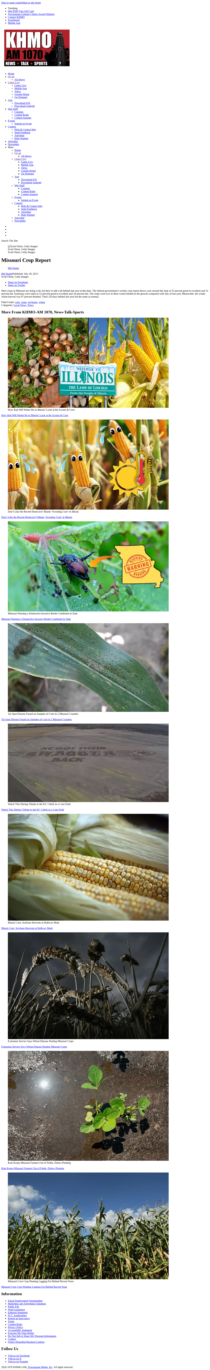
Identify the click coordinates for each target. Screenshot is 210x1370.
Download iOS (22, 103)
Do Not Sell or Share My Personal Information (32, 1336)
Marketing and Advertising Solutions (27, 1303)
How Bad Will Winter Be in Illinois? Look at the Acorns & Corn (34, 415)
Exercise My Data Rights (21, 1333)
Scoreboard (14, 20)
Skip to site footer (32, 2)
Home (11, 73)
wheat (42, 302)
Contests (18, 112)
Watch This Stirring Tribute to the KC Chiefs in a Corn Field (32, 809)
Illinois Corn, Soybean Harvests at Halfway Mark (27, 928)
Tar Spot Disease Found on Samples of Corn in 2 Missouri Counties (36, 719)
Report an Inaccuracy (19, 1318)
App (10, 100)
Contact (12, 126)
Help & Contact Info (25, 129)
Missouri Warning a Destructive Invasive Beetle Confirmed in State (36, 619)
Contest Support (22, 117)
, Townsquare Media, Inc (39, 1367)
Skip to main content (12, 2)
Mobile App (14, 23)
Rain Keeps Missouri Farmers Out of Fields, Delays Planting (32, 1168)
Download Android (24, 106)
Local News (20, 305)
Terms (11, 1321)
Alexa (17, 91)
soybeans (32, 302)
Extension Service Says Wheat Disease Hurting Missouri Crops (34, 1046)
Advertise (19, 135)
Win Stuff (13, 109)
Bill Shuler (6, 273)
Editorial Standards (18, 1312)
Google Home (21, 94)
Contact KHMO (16, 17)
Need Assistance (16, 1309)
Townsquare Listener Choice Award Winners (31, 14)
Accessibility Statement (20, 1330)
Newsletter (13, 144)
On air (11, 76)
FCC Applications (17, 1315)
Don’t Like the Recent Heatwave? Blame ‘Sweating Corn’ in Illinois (36, 517)
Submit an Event (23, 123)
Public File (13, 1306)
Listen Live (14, 82)
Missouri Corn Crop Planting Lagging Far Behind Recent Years (34, 1286)
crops (24, 302)
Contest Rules (21, 114)
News (31, 305)
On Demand (20, 97)
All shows (19, 79)
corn (17, 302)
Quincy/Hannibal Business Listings (26, 1342)
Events (11, 120)
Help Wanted (21, 138)
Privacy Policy (15, 1327)
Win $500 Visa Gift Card (21, 11)
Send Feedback (22, 132)
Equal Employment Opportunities (25, 1300)
